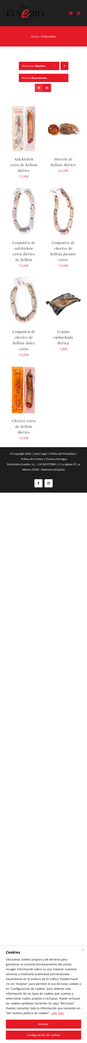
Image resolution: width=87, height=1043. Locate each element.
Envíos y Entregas (56, 459)
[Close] (82, 949)
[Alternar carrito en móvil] (71, 13)
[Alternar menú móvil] (79, 13)
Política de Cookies (32, 459)
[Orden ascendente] (64, 66)
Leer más (57, 1013)
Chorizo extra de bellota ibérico (24, 426)
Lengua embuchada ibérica (63, 337)
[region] (43, 994)
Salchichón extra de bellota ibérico (23, 165)
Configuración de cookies (43, 1035)
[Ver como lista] (47, 88)
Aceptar (43, 1024)
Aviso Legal (40, 453)
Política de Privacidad (62, 453)
